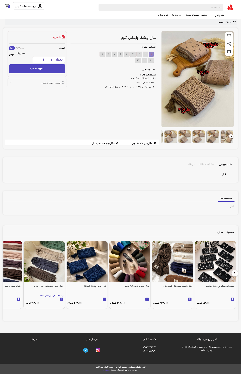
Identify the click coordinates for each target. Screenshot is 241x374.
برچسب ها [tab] (226, 198)
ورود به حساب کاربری (26, 6)
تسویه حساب (37, 68)
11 (144, 60)
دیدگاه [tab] (191, 164)
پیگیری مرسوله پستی (196, 15)
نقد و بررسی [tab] (225, 164)
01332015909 (149, 351)
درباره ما (176, 15)
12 (138, 60)
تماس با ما (163, 15)
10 (151, 60)
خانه (234, 21)
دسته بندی (220, 15)
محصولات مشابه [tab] (225, 232)
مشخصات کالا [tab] (207, 164)
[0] (2, 5)
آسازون (106, 370)
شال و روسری (223, 22)
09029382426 (149, 347)
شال (232, 206)
